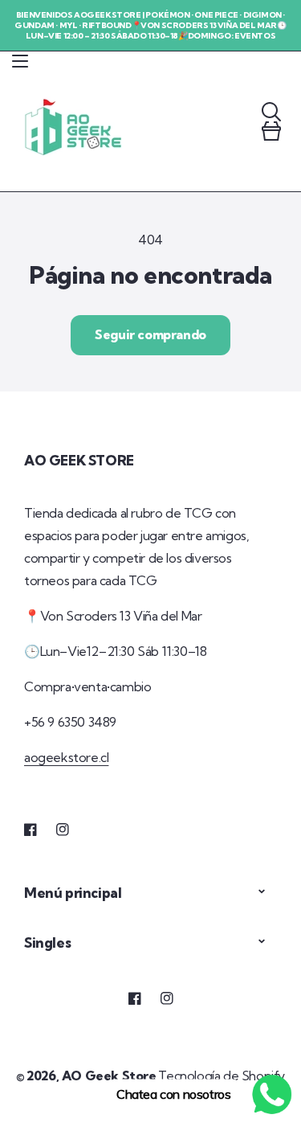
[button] (20, 61)
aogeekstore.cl (66, 757)
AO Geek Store (109, 1075)
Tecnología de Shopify (221, 1075)
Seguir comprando (150, 334)
